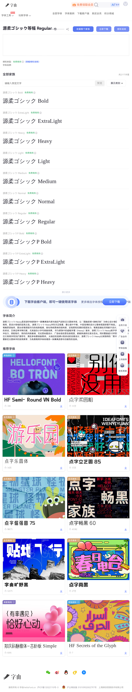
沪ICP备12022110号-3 (47, 687)
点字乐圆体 (16, 461)
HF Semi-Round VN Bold (32, 399)
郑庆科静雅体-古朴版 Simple (30, 646)
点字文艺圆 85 (85, 461)
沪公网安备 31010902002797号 (81, 687)
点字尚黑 (78, 584)
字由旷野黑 (16, 584)
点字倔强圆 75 (19, 522)
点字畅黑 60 (82, 522)
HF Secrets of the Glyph (92, 646)
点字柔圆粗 (81, 399)
